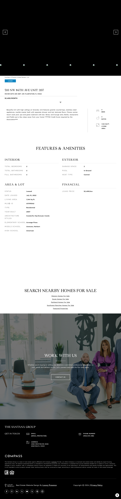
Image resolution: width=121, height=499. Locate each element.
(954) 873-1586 (88, 436)
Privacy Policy (96, 485)
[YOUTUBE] (27, 491)
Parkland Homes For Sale (60, 302)
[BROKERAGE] (42, 491)
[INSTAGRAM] (12, 491)
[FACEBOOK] (7, 491)
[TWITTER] (22, 491)
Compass (54, 462)
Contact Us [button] (60, 377)
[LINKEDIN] (17, 491)
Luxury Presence (49, 485)
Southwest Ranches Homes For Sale (60, 305)
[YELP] (32, 491)
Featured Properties (60, 308)
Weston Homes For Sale (60, 296)
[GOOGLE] (37, 491)
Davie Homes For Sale (60, 299)
